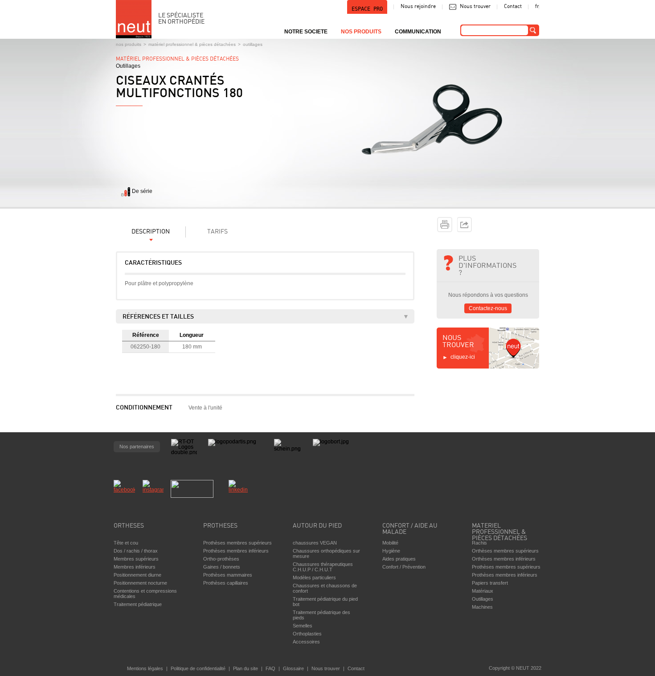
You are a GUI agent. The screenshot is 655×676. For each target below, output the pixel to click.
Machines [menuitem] (482, 607)
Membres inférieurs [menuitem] (135, 566)
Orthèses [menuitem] (129, 526)
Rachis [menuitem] (479, 542)
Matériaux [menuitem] (482, 591)
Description (150, 232)
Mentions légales (145, 668)
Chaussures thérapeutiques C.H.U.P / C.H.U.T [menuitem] (323, 566)
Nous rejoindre (418, 6)
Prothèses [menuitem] (220, 526)
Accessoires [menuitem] (306, 641)
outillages (252, 44)
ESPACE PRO (367, 9)
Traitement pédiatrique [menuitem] (138, 604)
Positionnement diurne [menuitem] (137, 575)
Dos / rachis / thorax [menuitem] (136, 550)
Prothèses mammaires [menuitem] (227, 575)
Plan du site (245, 668)
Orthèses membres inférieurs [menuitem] (504, 558)
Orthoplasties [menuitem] (307, 633)
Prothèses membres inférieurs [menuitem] (236, 550)
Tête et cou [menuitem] (126, 542)
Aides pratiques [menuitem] (399, 558)
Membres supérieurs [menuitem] (136, 558)
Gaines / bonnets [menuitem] (221, 566)
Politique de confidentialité (198, 668)
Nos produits (128, 44)
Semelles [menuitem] (302, 625)
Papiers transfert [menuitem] (490, 583)
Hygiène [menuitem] (391, 550)
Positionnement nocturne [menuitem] (140, 583)
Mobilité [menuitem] (390, 542)
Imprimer (444, 224)
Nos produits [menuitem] (361, 32)
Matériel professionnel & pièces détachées (192, 44)
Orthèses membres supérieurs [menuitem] (505, 550)
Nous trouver (475, 6)
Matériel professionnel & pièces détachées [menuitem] (499, 530)
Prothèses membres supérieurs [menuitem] (237, 542)
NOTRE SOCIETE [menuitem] (306, 32)
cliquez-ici (462, 357)
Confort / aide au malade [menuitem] (410, 529)
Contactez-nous (488, 308)
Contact (513, 6)
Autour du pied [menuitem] (317, 526)
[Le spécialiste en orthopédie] (133, 19)
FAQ (270, 668)
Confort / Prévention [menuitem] (404, 566)
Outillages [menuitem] (482, 599)
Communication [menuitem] (418, 32)
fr (537, 6)
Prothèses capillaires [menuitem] (225, 583)
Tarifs (217, 232)
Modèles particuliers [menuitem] (314, 577)
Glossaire (293, 668)
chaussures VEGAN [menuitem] (315, 542)
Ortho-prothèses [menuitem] (221, 558)
